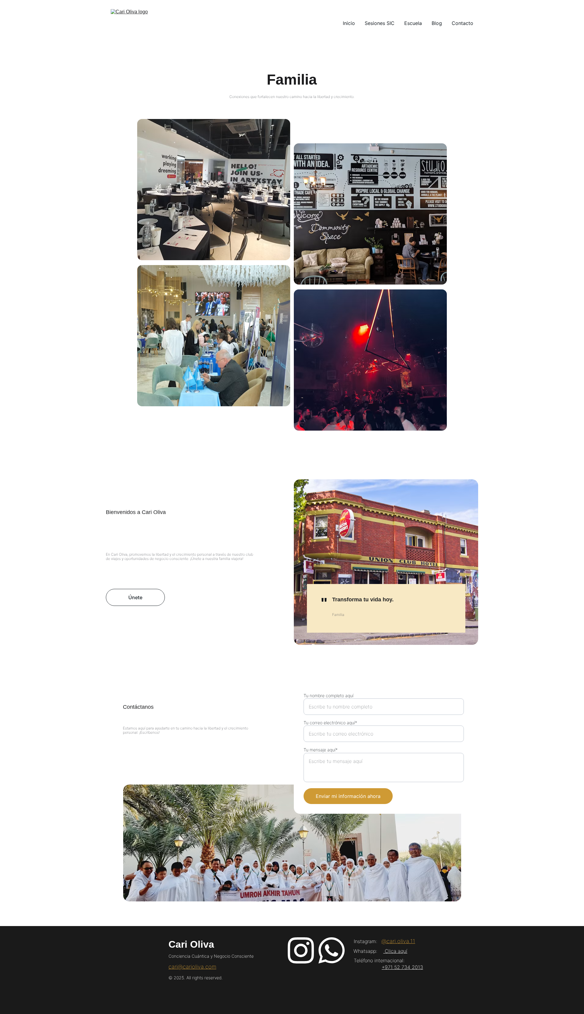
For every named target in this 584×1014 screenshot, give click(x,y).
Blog (437, 23)
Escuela (413, 23)
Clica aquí (395, 951)
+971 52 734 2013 (402, 967)
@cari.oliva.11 (398, 941)
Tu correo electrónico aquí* (330, 722)
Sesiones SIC (380, 23)
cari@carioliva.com (192, 966)
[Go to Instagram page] (301, 950)
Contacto (462, 23)
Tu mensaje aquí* (321, 749)
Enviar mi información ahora (348, 796)
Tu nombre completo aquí (328, 695)
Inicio (349, 23)
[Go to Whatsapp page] (331, 950)
